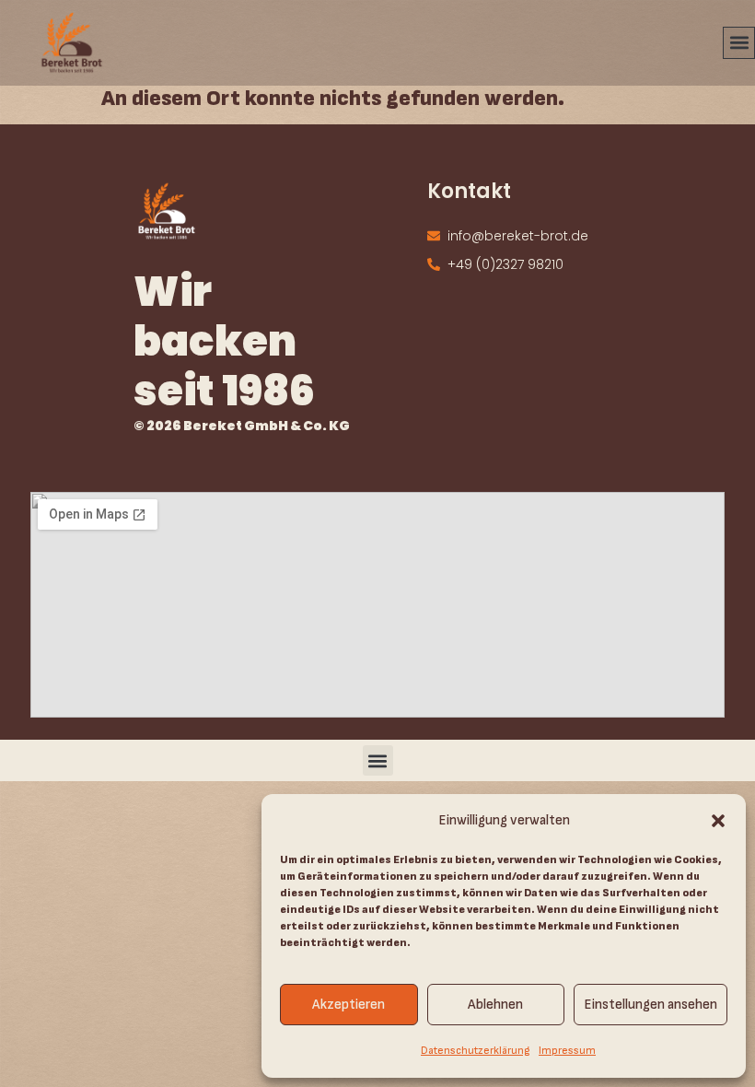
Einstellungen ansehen (650, 1004)
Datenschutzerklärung (475, 1051)
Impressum (567, 1051)
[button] (718, 821)
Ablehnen (495, 1004)
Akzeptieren (348, 1004)
